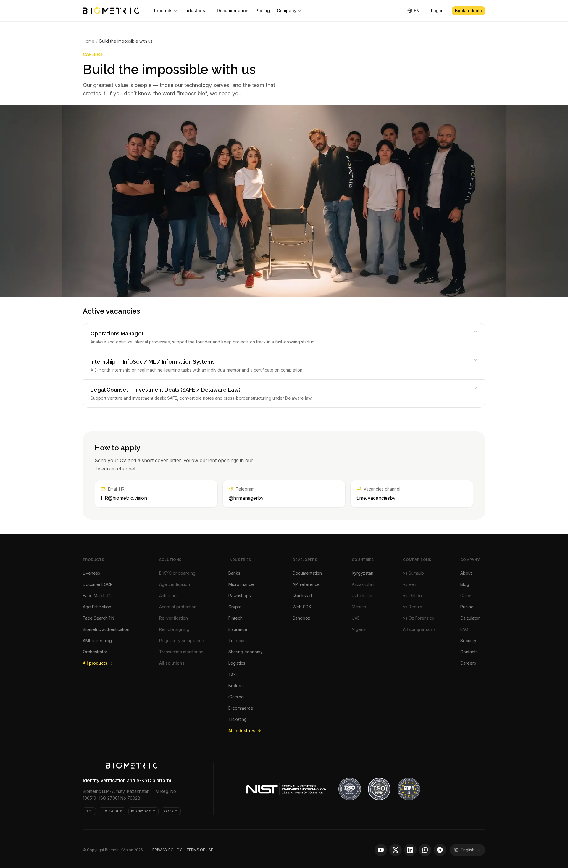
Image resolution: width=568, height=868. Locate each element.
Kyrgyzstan (362, 573)
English (468, 849)
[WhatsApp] (425, 850)
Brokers (236, 685)
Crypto (235, 606)
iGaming (236, 696)
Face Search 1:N (98, 618)
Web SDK (302, 606)
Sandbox (301, 618)
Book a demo (468, 10)
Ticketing (237, 719)
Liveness (91, 573)
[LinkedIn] (410, 850)
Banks (234, 573)
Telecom (237, 640)
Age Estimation (97, 606)
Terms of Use (199, 850)
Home (88, 41)
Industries (194, 10)
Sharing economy (245, 651)
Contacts (468, 651)
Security (468, 640)
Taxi (232, 674)
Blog (464, 584)
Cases (466, 595)
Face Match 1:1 (97, 595)
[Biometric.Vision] (111, 10)
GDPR (168, 811)
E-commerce (240, 708)
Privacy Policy (167, 850)
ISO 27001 (109, 811)
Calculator (470, 618)
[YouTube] (381, 850)
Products (163, 10)
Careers (468, 663)
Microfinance (241, 584)
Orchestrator (95, 651)
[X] (395, 850)
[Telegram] (440, 850)
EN (416, 10)
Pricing (263, 10)
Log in (437, 10)
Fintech (235, 618)
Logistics (236, 663)
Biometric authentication (106, 629)
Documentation (232, 10)
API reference (306, 584)
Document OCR (98, 584)
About (466, 573)
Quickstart (302, 595)
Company (286, 10)
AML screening (97, 640)
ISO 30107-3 (141, 811)
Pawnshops (239, 595)
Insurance (237, 629)
